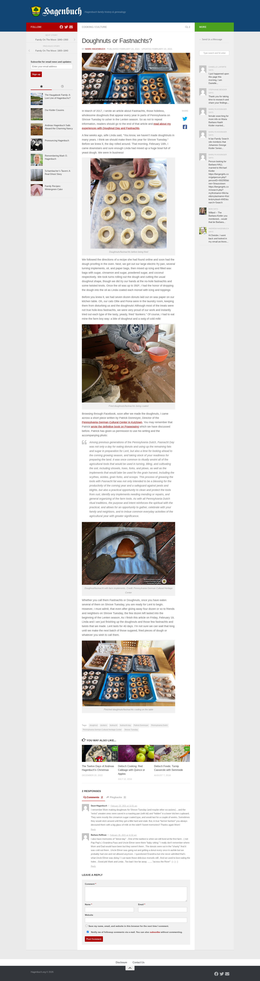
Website (89, 915)
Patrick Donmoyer (141, 725)
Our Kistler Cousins (54, 110)
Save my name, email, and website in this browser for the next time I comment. (128, 926)
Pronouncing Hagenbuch (57, 140)
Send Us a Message (212, 39)
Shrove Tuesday (131, 730)
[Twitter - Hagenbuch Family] (66, 27)
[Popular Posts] (41, 87)
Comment (90, 884)
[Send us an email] (71, 27)
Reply (93, 829)
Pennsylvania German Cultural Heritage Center (102, 730)
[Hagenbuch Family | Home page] (56, 11)
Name (88, 904)
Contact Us (138, 962)
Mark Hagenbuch (95, 49)
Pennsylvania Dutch (159, 725)
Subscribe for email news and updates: (51, 62)
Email (141, 904)
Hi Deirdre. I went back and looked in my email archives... (218, 238)
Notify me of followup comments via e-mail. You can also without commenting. (136, 932)
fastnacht (113, 725)
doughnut (94, 725)
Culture (101, 27)
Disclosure (121, 962)
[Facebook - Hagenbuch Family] (61, 27)
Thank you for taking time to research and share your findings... (219, 99)
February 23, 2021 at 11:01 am (124, 806)
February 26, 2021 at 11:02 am (123, 835)
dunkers (103, 725)
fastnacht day (125, 725)
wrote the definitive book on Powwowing (115, 426)
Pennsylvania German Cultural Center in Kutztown (112, 422)
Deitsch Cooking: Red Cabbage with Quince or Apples (131, 770)
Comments (95, 797)
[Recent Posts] (62, 87)
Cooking (87, 27)
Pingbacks (117, 797)
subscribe (155, 932)
